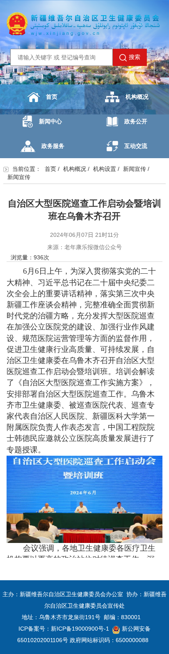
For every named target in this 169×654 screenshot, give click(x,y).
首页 (51, 96)
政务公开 (135, 121)
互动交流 (135, 146)
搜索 (134, 57)
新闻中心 (50, 121)
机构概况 (137, 96)
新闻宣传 (134, 169)
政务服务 (52, 146)
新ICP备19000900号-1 (80, 628)
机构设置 (104, 169)
